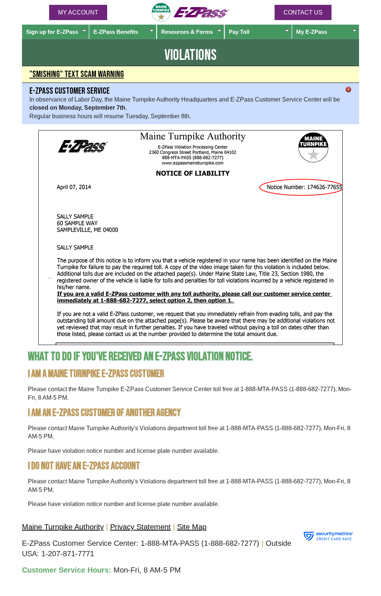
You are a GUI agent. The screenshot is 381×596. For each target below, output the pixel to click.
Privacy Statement (140, 527)
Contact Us (303, 12)
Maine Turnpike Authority (63, 527)
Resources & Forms (187, 32)
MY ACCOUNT (78, 12)
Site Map (191, 527)
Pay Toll (239, 32)
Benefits (115, 32)
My (311, 32)
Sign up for (52, 32)
